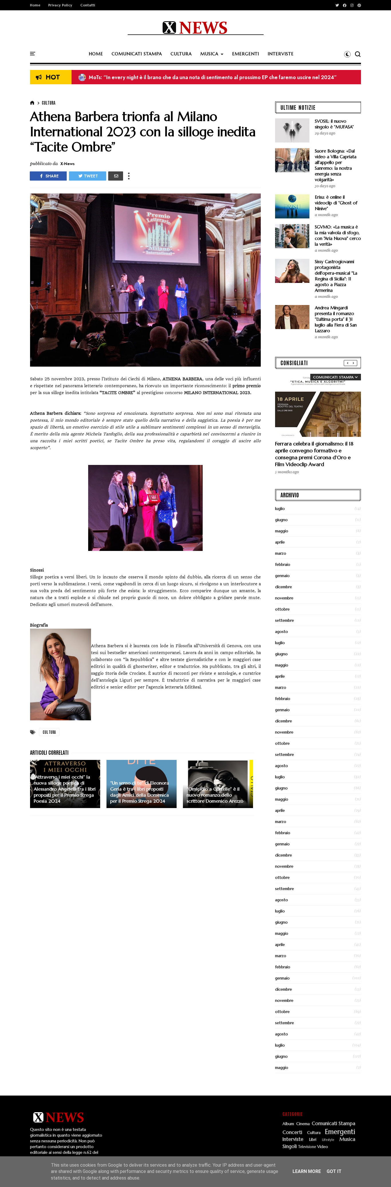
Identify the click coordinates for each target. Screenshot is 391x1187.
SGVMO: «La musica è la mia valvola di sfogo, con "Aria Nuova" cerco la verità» (338, 235)
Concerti (292, 1132)
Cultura (48, 102)
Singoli (290, 1146)
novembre (284, 598)
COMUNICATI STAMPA (137, 53)
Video (322, 1146)
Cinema (303, 1123)
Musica (347, 1139)
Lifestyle (328, 1140)
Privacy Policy (60, 5)
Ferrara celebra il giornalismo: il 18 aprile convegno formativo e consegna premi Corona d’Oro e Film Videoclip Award (314, 454)
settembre (284, 620)
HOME (96, 53)
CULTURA (181, 53)
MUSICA (209, 53)
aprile (280, 542)
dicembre (283, 586)
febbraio (282, 564)
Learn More (307, 1171)
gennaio (282, 575)
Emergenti (340, 1132)
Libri (312, 1139)
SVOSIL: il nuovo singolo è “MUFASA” (334, 124)
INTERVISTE (281, 53)
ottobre (282, 609)
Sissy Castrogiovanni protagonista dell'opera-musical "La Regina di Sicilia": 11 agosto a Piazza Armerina (336, 276)
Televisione (307, 1147)
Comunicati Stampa (333, 1124)
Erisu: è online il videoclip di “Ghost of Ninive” (137, 77)
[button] (347, 54)
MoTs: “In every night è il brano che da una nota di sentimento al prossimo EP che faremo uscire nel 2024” (208, 77)
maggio (281, 530)
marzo (280, 553)
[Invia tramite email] (115, 176)
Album (288, 1123)
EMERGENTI (245, 53)
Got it (334, 1171)
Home (35, 5)
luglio (280, 508)
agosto (281, 631)
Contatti (87, 5)
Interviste (293, 1139)
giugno (281, 519)
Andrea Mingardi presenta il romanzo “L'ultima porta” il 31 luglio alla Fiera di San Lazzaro (336, 319)
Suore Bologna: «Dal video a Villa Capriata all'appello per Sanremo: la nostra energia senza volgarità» (335, 165)
